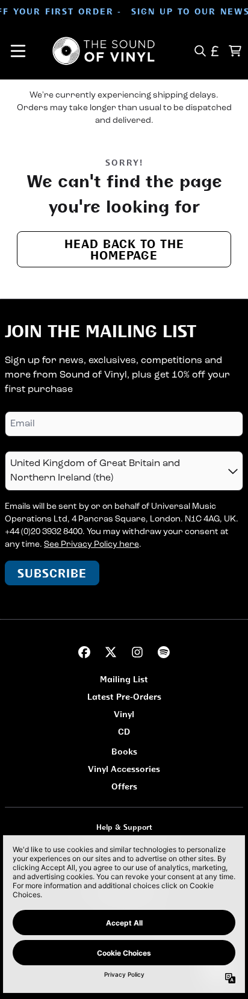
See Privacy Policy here (91, 544)
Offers (124, 786)
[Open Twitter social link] (111, 652)
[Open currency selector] (215, 51)
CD (124, 731)
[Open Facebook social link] (84, 652)
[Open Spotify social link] (163, 652)
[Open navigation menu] (18, 51)
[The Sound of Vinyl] (103, 51)
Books (124, 751)
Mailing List (124, 679)
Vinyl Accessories (124, 769)
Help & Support (124, 827)
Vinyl (124, 714)
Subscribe (52, 573)
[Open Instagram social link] (137, 652)
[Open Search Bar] (199, 51)
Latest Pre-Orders (124, 696)
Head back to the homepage (124, 249)
